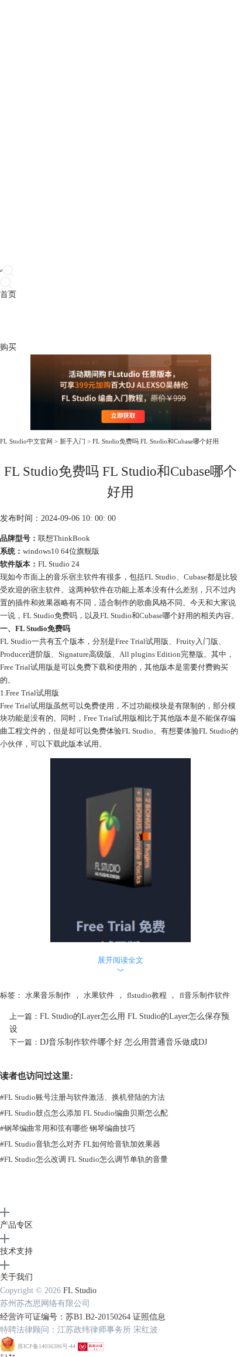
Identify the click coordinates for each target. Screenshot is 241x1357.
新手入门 (72, 441)
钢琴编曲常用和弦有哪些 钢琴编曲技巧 (67, 1128)
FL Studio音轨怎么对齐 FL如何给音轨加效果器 (80, 1144)
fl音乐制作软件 (205, 995)
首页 (8, 294)
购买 (8, 347)
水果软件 (99, 995)
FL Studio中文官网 (26, 441)
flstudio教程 (147, 995)
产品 (8, 320)
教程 (57, 320)
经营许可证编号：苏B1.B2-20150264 (65, 1316)
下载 (24, 320)
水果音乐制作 (48, 995)
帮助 (90, 320)
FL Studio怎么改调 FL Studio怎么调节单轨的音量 (84, 1159)
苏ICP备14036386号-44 (46, 1347)
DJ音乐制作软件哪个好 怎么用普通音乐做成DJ (123, 1042)
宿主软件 (83, 576)
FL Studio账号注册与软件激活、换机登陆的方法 (82, 1097)
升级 (74, 320)
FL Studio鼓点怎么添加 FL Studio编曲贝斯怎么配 (84, 1113)
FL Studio (80, 1290)
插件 (41, 320)
